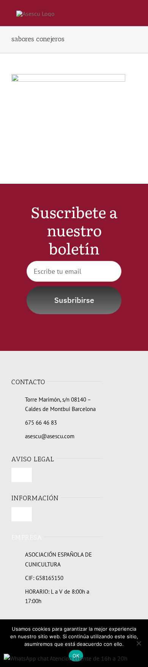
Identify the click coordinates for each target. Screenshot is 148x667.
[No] (138, 643)
